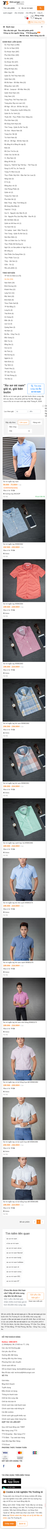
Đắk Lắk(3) (8, 320)
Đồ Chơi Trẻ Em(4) (11, 151)
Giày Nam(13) (9, 96)
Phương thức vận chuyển (11, 1362)
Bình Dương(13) (10, 286)
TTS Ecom (6, 1444)
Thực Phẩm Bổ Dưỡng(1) (13, 244)
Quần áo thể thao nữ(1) (12, 223)
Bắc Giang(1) (9, 337)
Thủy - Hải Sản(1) (10, 261)
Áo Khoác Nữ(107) (11, 62)
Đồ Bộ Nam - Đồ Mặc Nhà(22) (15, 82)
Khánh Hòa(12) (9, 289)
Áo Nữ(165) (8, 58)
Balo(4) (7, 148)
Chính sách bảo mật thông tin (13, 1408)
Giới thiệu (5, 1380)
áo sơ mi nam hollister (15, 1262)
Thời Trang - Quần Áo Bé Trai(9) (16, 127)
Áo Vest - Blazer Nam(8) (13, 131)
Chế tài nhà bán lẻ (9, 1401)
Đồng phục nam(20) (11, 86)
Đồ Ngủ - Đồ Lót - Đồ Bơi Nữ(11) (16, 106)
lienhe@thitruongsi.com (26, 1369)
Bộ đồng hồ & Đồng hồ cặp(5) (15, 144)
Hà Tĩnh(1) (8, 351)
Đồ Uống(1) (8, 251)
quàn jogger (7, 13)
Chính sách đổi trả (9, 1365)
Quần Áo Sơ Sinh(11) (12, 113)
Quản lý (22, 1524)
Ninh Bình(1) (9, 362)
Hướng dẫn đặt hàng (10, 1355)
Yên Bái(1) (8, 379)
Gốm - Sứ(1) (9, 264)
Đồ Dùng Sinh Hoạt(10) (12, 124)
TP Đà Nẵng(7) (9, 307)
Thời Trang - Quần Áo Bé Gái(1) (15, 234)
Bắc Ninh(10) (9, 296)
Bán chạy (13, 427)
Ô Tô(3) (7, 182)
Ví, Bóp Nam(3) (10, 158)
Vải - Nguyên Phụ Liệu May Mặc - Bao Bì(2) (20, 216)
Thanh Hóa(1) (9, 368)
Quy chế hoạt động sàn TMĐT (13, 1427)
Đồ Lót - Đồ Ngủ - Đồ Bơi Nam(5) (16, 141)
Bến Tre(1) (8, 341)
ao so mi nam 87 (13, 1281)
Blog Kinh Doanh (8, 1384)
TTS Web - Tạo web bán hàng (13, 1437)
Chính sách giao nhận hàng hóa (14, 1419)
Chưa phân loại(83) (11, 65)
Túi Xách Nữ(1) (10, 227)
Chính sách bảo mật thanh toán (14, 1405)
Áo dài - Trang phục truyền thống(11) (17, 110)
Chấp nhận (9, 1524)
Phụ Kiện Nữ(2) (10, 199)
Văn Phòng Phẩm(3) (11, 189)
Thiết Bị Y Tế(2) (10, 209)
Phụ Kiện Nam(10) (11, 120)
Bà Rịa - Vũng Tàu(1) (12, 334)
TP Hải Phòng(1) (10, 375)
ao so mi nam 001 (13, 1276)
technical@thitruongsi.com (25, 1372)
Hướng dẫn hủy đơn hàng (12, 1358)
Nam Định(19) (9, 283)
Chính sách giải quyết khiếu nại (14, 1415)
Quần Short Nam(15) (11, 93)
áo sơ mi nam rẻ (13, 1267)
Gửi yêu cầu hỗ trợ (9, 1351)
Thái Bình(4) (8, 313)
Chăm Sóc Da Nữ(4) (11, 155)
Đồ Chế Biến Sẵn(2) (11, 220)
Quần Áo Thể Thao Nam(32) (14, 76)
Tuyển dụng (6, 1387)
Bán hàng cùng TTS (37, 22)
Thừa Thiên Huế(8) (11, 303)
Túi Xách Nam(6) (10, 137)
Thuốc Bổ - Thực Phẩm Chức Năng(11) (18, 117)
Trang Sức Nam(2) (11, 196)
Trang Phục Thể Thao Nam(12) (15, 100)
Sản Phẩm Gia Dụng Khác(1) (14, 254)
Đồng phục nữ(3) (10, 186)
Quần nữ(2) (8, 192)
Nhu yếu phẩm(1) (10, 268)
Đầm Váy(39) (9, 72)
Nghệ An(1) (8, 358)
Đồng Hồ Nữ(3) (9, 161)
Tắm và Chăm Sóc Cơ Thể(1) (15, 240)
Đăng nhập (39, 15)
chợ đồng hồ (30, 13)
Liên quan (23, 422)
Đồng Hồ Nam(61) (10, 69)
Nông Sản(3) (9, 179)
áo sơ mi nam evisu (14, 1272)
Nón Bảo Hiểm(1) (10, 237)
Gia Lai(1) (8, 348)
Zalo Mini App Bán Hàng (11, 1441)
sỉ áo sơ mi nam (13, 1243)
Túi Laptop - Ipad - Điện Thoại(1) (15, 230)
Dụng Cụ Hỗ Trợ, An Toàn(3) (14, 168)
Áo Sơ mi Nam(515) (11, 48)
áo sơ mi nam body (14, 1257)
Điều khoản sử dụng (9, 1391)
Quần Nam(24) (9, 79)
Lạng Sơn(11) (9, 293)
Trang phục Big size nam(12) (14, 103)
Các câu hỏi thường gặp (11, 1348)
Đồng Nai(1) (8, 344)
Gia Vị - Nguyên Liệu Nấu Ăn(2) (15, 213)
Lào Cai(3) (8, 324)
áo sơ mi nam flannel (15, 1253)
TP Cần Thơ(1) (9, 372)
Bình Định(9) (9, 300)
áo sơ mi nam (12, 1239)
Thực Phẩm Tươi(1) (11, 258)
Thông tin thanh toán (10, 1394)
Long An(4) (8, 310)
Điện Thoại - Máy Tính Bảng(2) (15, 203)
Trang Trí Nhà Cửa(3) (12, 172)
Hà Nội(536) (8, 279)
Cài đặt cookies (7, 1412)
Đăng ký (38, 18)
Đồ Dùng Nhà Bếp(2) (11, 206)
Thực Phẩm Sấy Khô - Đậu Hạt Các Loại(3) (19, 175)
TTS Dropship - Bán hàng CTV (13, 1434)
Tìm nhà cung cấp (35, 389)
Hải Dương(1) (9, 355)
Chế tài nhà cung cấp (10, 1398)
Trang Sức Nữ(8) (10, 134)
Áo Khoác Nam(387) (11, 52)
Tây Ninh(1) (8, 365)
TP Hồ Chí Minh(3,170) (12, 276)
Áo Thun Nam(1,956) (11, 45)
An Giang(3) (8, 317)
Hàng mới (36, 422)
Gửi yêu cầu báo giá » (35, 1296)
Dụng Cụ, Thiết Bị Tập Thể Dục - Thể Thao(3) (20, 165)
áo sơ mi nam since (14, 1248)
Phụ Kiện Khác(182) (11, 55)
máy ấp (40, 13)
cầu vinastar (19, 13)
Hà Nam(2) (8, 331)
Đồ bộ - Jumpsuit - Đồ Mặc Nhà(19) (17, 89)
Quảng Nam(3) (9, 327)
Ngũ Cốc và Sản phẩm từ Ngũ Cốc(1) (17, 247)
